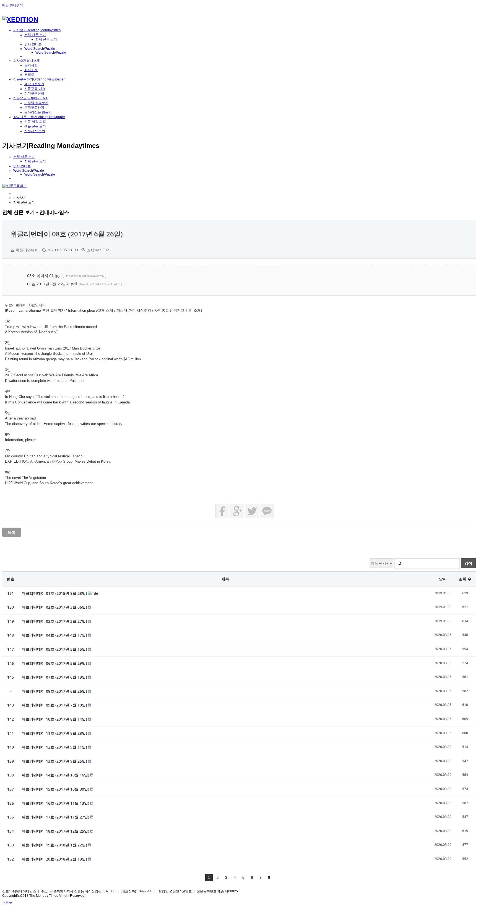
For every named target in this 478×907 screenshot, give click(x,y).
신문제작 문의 (34, 131)
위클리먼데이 (27, 249)
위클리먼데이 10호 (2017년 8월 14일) (55, 719)
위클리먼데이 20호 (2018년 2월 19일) (55, 859)
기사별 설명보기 (36, 103)
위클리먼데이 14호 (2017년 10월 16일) (56, 775)
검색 (468, 563)
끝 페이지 (276, 877)
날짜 (443, 579)
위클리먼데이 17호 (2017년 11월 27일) (56, 817)
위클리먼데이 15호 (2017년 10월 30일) (56, 789)
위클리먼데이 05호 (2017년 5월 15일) (55, 649)
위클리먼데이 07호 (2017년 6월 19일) (55, 677)
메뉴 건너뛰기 (12, 5)
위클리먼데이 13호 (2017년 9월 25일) (55, 761)
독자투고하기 (34, 108)
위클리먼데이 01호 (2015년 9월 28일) (55, 593)
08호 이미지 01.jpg (66, 275)
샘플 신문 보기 (35, 126)
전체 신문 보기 (35, 35)
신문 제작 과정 (35, 122)
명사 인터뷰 (33, 44)
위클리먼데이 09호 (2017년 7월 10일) (55, 705)
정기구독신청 (34, 93)
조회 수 (465, 579)
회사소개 (31, 70)
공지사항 (31, 65)
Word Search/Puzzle (39, 49)
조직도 (29, 75)
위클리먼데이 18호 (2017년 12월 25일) (56, 831)
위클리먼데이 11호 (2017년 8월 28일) (55, 733)
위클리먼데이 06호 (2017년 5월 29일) (55, 663)
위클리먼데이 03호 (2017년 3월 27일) (55, 621)
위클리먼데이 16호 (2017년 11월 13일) (56, 803)
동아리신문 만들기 (38, 112)
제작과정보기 (34, 84)
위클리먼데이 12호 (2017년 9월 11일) (55, 747)
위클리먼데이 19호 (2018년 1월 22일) (55, 845)
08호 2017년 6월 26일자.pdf (74, 283)
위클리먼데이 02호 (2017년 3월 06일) (55, 607)
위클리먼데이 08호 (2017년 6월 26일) (67, 233)
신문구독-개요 (34, 89)
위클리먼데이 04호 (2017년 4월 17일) (55, 635)
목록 (11, 532)
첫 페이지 (201, 877)
